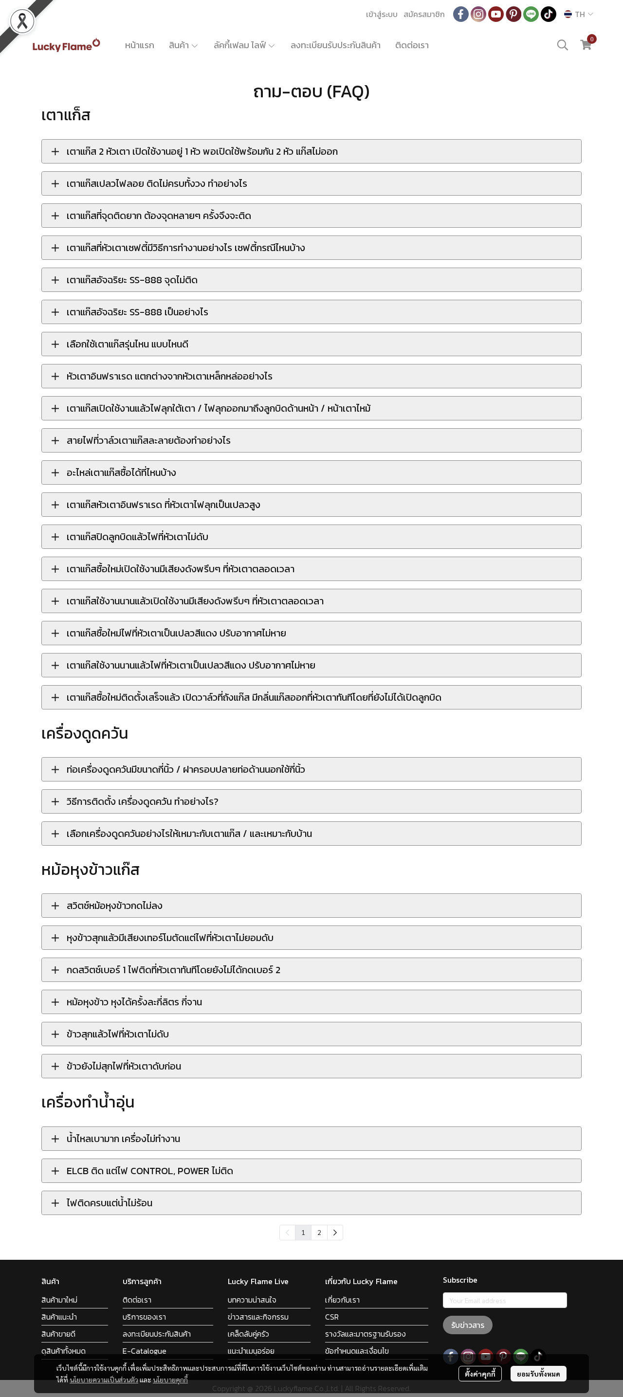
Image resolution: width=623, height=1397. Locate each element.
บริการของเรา (144, 1317)
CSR (332, 1317)
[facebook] (461, 14)
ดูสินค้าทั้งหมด (63, 1351)
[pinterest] (513, 14)
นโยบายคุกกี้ (170, 1379)
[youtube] (496, 14)
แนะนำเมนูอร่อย (251, 1351)
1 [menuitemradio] (303, 1232)
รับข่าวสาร (467, 1325)
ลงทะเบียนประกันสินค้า (157, 1334)
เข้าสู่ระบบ (382, 14)
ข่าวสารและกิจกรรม (258, 1317)
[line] (531, 14)
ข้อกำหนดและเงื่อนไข (357, 1351)
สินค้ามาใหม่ (59, 1300)
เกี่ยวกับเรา (342, 1300)
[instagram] (478, 14)
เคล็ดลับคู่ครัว (248, 1334)
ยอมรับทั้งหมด (538, 1373)
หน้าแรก (139, 45)
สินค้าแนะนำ (59, 1317)
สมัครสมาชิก (424, 14)
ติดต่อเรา (412, 45)
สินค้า (180, 45)
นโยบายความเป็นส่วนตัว (104, 1379)
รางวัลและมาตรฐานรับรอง (365, 1334)
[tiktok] (548, 14)
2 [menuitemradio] (319, 1232)
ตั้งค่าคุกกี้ (480, 1373)
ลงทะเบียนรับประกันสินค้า (336, 45)
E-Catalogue (144, 1351)
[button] (579, 14)
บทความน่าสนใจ (252, 1300)
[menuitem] (335, 1232)
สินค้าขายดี (58, 1334)
